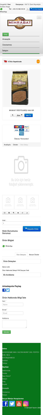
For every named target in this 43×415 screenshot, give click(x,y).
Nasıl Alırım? (6, 376)
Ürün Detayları (21, 254)
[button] (5, 34)
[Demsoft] (21, 172)
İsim (4, 301)
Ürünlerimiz (7, 44)
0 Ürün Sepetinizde (15, 61)
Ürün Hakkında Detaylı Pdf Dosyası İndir (15, 270)
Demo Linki (6, 267)
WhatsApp (8, 246)
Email (4, 309)
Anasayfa (6, 39)
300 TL (28, 115)
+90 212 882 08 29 (18, 9)
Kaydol (4, 384)
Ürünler (15, 145)
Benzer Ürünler (34, 254)
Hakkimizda (6, 370)
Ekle (19, 115)
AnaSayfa (7, 145)
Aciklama (5, 318)
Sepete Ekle (32, 228)
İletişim (5, 50)
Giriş (3, 381)
